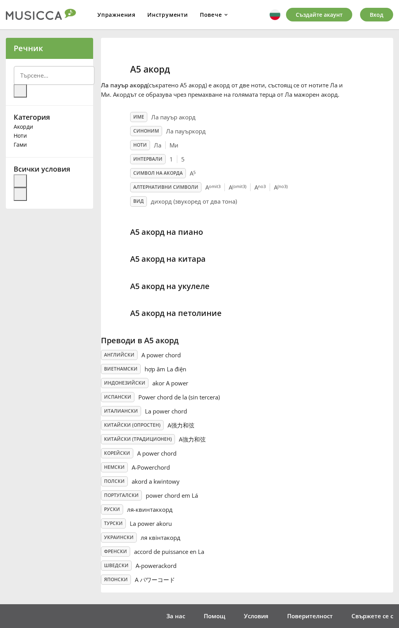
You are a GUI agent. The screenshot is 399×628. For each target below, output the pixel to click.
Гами (20, 144)
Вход (376, 14)
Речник (28, 48)
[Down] (20, 194)
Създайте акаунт (319, 14)
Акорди (23, 126)
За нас (175, 616)
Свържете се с (372, 616)
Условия (256, 616)
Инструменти (167, 14)
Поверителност (310, 616)
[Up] (20, 181)
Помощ (214, 616)
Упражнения (116, 14)
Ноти (20, 135)
